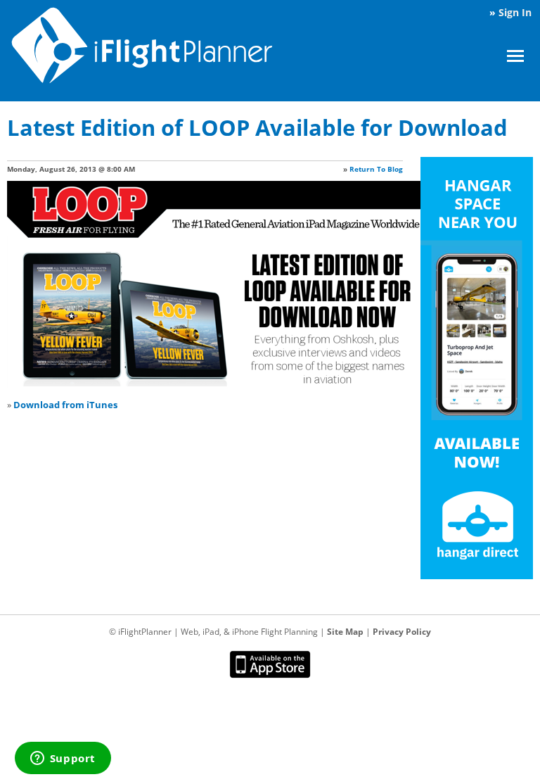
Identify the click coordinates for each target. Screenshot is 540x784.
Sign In (515, 12)
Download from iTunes (65, 404)
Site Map (345, 632)
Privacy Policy (402, 632)
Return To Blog (376, 169)
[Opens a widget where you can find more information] (62, 759)
